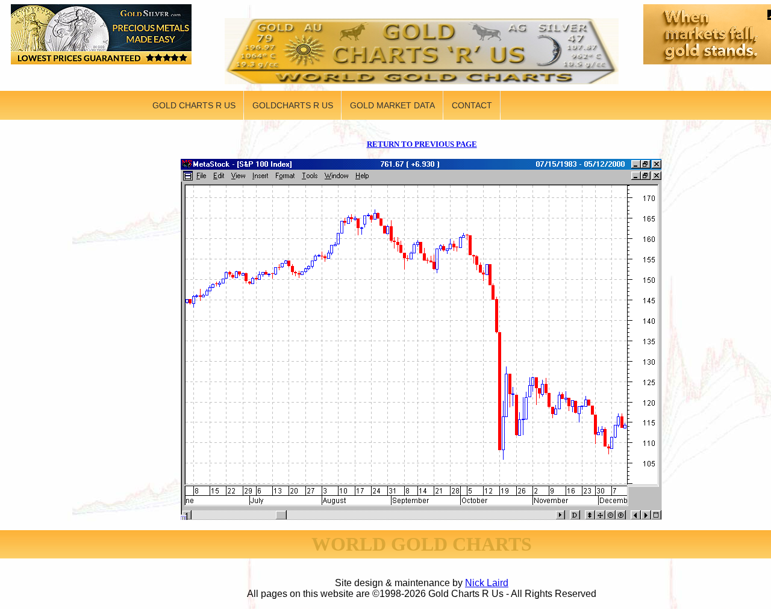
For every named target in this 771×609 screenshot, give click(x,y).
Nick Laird (486, 583)
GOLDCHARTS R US (292, 105)
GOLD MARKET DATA (392, 105)
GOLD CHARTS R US (194, 105)
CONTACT (472, 105)
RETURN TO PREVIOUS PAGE (422, 144)
